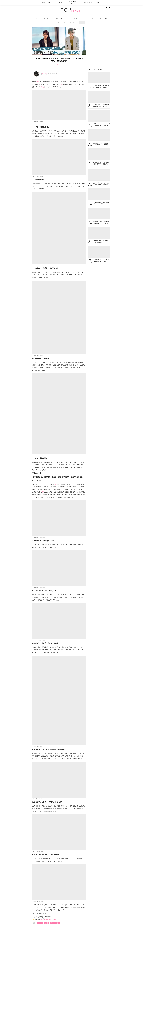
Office (62, 18)
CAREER (99, 2)
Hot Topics (69, 18)
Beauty (38, 18)
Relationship (91, 18)
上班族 (40, 484)
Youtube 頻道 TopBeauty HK (49, 919)
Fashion (83, 18)
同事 (55, 484)
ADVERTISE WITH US (87, 2)
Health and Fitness (46, 18)
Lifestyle (56, 18)
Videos (66, 23)
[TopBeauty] (71, 10)
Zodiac (60, 23)
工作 (43, 492)
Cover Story (99, 18)
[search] (101, 7)
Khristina (45, 73)
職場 (37, 81)
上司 (60, 84)
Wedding (76, 18)
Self (106, 18)
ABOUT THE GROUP (46, 2)
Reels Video (73, 23)
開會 (42, 87)
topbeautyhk (50, 918)
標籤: (34, 923)
